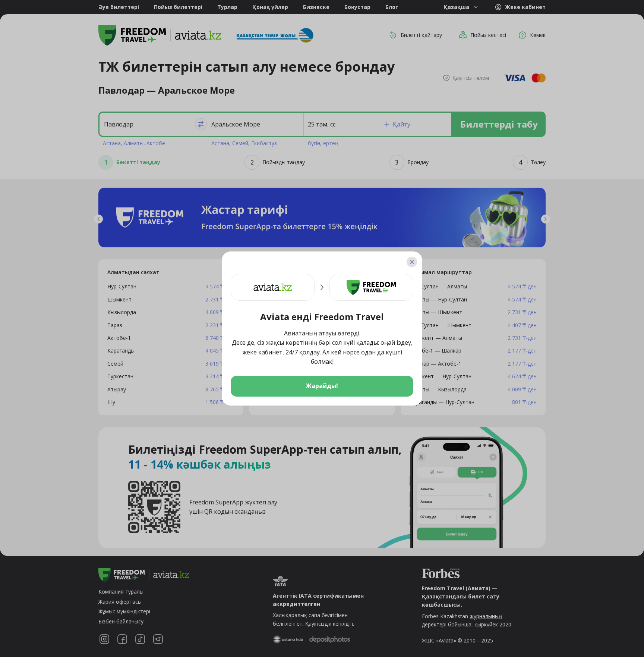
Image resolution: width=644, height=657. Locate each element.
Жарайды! (322, 386)
